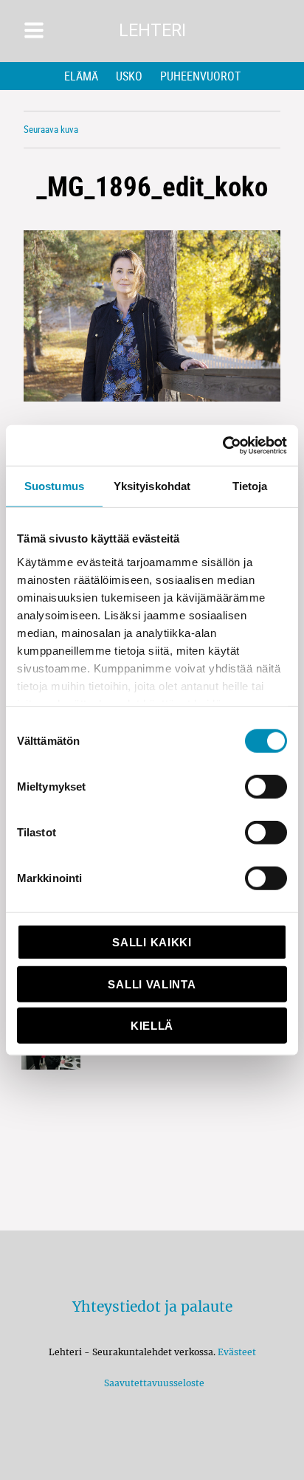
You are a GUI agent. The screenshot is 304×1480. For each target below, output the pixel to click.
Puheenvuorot (200, 76)
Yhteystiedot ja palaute (152, 1306)
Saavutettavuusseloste (152, 1382)
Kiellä (152, 1025)
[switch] (266, 787)
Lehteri (152, 31)
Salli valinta (152, 983)
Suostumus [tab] (54, 486)
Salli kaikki (151, 942)
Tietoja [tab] (250, 486)
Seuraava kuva (51, 129)
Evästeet (237, 1351)
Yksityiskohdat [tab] (152, 486)
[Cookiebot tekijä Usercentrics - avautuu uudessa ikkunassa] (222, 445)
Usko (129, 76)
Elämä (81, 76)
